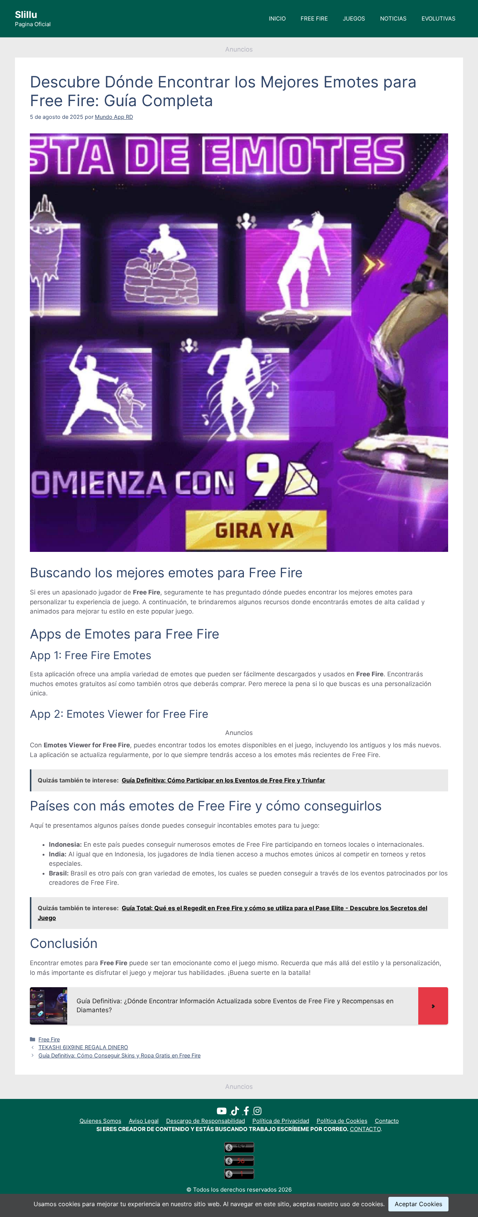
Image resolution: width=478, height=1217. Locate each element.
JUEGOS (354, 18)
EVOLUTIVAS (439, 18)
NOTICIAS (393, 18)
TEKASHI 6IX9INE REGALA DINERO (83, 1047)
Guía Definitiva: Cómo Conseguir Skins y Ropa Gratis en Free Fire (119, 1055)
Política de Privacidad (280, 1120)
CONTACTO (365, 1129)
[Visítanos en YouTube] (224, 1112)
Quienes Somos (100, 1120)
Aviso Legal (144, 1120)
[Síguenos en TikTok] (237, 1112)
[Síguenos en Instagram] (257, 1112)
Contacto (387, 1120)
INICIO (277, 18)
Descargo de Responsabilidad (205, 1120)
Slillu (26, 14)
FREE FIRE (314, 18)
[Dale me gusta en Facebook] (248, 1112)
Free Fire (49, 1039)
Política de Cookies (342, 1120)
